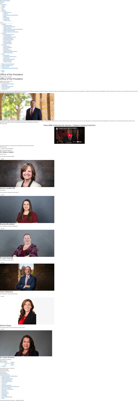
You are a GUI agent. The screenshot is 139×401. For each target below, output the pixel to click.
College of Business (7, 28)
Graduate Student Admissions (9, 37)
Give (3, 8)
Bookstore (5, 13)
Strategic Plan (4, 89)
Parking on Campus (7, 61)
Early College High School (8, 34)
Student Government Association (10, 51)
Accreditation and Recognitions (9, 56)
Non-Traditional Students (8, 39)
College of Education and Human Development (13, 29)
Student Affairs (6, 17)
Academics (4, 24)
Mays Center (6, 48)
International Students (8, 38)
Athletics (3, 9)
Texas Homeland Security (7, 396)
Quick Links (4, 11)
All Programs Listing (7, 25)
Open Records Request (6, 387)
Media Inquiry (4, 85)
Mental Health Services (6, 385)
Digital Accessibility (6, 377)
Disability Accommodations (7, 378)
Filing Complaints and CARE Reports (10, 15)
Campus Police (6, 57)
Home (3, 70)
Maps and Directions (7, 60)
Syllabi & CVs (4, 394)
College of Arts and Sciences (9, 26)
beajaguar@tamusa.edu (5, 374)
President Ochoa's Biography (8, 83)
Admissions (4, 33)
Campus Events (6, 46)
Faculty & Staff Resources (7, 381)
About (3, 54)
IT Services (4, 383)
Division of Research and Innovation (10, 31)
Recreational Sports (7, 50)
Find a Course (4, 382)
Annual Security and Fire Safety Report (9, 376)
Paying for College (7, 41)
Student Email (6, 19)
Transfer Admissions (7, 43)
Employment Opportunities (9, 59)
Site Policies (4, 390)
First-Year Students (7, 35)
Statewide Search (5, 393)
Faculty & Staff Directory (7, 380)
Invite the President (6, 87)
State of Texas (4, 391)
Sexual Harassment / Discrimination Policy (10, 386)
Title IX (3, 398)
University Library (7, 20)
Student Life (4, 44)
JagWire (5, 16)
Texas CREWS (4, 395)
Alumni (3, 7)
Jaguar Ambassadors (7, 47)
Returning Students (7, 42)
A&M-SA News (6, 55)
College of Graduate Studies (9, 30)
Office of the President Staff (7, 86)
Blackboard (4, 4)
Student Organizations (8, 52)
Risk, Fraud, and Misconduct (7, 389)
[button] (7, 149)
